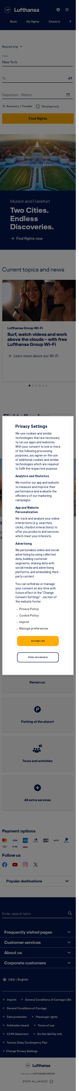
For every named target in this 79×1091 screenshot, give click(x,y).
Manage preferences (33, 628)
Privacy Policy (29, 609)
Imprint (24, 622)
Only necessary (38, 657)
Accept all (38, 640)
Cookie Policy (29, 615)
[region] (38, 545)
